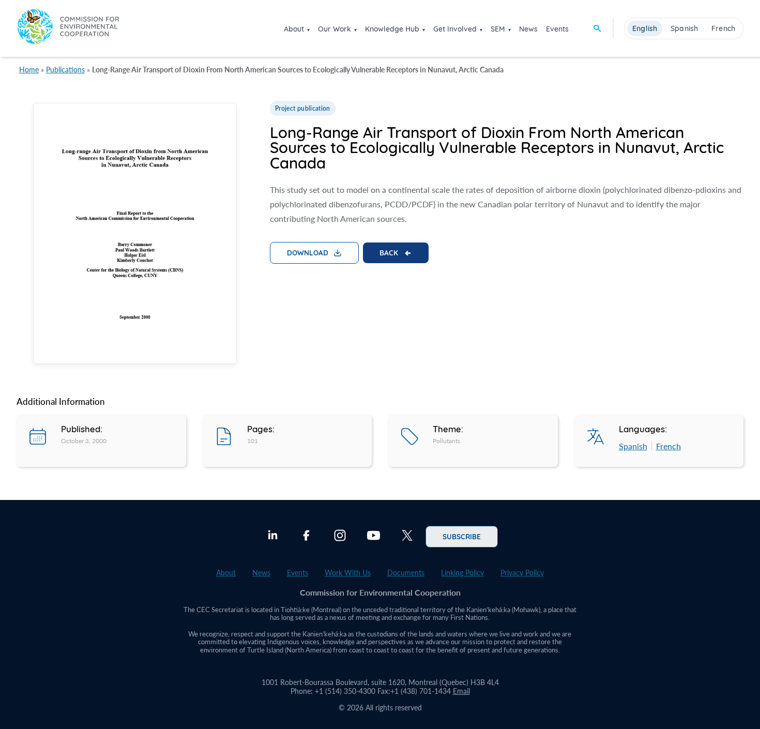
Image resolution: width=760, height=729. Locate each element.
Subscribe (462, 536)
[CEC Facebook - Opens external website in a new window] (306, 537)
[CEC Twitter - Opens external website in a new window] (407, 537)
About (294, 29)
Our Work (334, 29)
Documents (405, 573)
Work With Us (348, 573)
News (528, 29)
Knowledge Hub (392, 29)
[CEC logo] (68, 28)
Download (307, 252)
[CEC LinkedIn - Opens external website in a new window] (272, 537)
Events (557, 29)
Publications (65, 69)
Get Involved (455, 29)
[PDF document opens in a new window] (135, 235)
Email (461, 691)
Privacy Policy (522, 573)
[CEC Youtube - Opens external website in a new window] (373, 537)
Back (388, 252)
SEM (498, 29)
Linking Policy (462, 573)
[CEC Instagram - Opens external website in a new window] (340, 537)
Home (29, 69)
